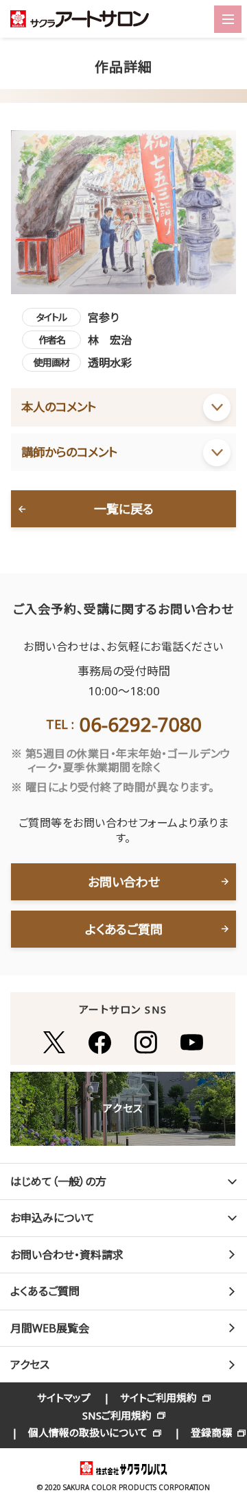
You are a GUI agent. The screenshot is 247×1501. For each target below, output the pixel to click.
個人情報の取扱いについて (88, 1432)
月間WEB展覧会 (49, 1328)
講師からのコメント (69, 452)
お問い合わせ (124, 882)
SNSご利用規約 (117, 1415)
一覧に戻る (124, 509)
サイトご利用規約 (158, 1397)
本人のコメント (58, 406)
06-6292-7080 (141, 724)
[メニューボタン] (228, 19)
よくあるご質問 (124, 929)
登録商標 (211, 1432)
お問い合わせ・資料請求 (67, 1254)
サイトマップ (64, 1397)
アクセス (29, 1364)
